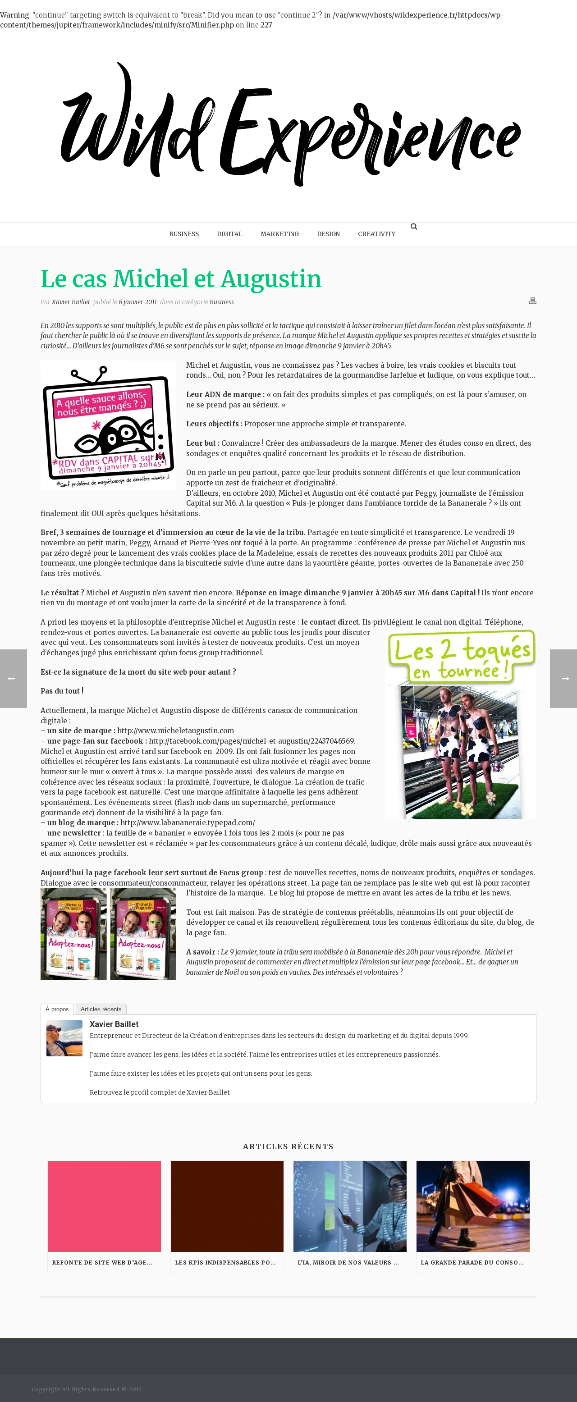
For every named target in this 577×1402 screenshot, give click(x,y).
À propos (57, 1009)
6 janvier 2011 (138, 302)
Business (184, 234)
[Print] (532, 300)
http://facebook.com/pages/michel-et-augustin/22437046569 (250, 741)
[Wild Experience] (288, 126)
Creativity (376, 234)
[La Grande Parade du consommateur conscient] (473, 1206)
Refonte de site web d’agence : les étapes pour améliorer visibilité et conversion (106, 1262)
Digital (230, 234)
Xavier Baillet (71, 302)
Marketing (280, 234)
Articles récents (101, 1009)
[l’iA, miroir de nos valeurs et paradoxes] (350, 1206)
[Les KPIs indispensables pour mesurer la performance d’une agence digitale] (227, 1206)
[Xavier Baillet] (64, 1037)
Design (328, 234)
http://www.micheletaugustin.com (175, 730)
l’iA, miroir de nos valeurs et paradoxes (352, 1262)
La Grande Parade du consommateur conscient (475, 1262)
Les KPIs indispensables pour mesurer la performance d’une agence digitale (229, 1262)
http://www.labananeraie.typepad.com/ (187, 822)
